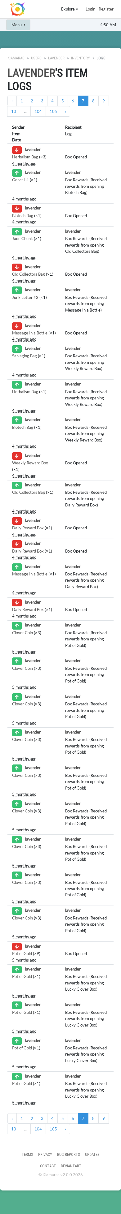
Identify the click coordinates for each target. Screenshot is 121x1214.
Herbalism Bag (25, 156)
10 (13, 111)
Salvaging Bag (24, 355)
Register (106, 8)
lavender (56, 58)
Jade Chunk (22, 238)
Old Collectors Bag (28, 274)
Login (90, 8)
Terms (27, 1154)
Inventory (80, 58)
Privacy (45, 1154)
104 (38, 111)
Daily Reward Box (28, 527)
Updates (92, 1154)
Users (36, 58)
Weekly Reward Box (30, 462)
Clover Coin (22, 632)
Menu (17, 24)
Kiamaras (16, 58)
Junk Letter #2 (25, 297)
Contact (48, 1166)
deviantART (71, 1166)
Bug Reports (68, 1154)
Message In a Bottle (29, 332)
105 (53, 111)
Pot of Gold (22, 953)
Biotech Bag (22, 215)
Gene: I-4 (20, 179)
